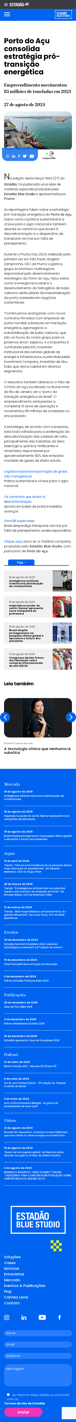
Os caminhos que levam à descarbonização (24, 499)
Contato (12, 1303)
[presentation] (5, 717)
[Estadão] (19, 4)
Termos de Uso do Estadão (24, 1403)
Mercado (12, 1279)
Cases (10, 1262)
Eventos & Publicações (24, 1285)
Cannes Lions (16, 1297)
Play (8, 1291)
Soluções (12, 1256)
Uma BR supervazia (19, 520)
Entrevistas (14, 1274)
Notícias (11, 1268)
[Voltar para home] (63, 14)
